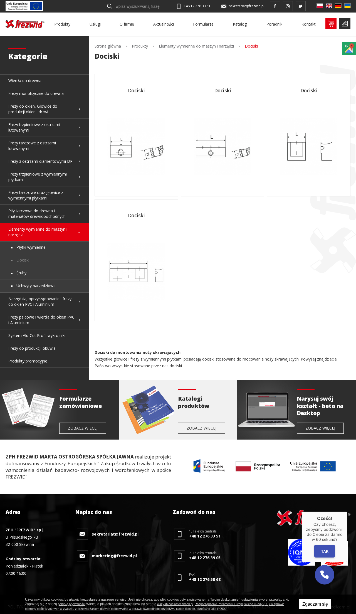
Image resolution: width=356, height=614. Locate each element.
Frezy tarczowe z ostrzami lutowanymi (32, 145)
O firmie (127, 24)
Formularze (203, 24)
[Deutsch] (338, 6)
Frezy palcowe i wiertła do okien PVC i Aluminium (41, 319)
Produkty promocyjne (27, 361)
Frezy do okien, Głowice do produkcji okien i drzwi (32, 108)
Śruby (20, 272)
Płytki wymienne (30, 247)
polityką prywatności (71, 604)
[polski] (319, 6)
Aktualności (163, 24)
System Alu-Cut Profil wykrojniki (36, 335)
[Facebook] (275, 6)
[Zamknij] (347, 511)
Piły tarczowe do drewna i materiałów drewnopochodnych (37, 213)
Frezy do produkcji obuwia (32, 348)
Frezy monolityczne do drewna (36, 93)
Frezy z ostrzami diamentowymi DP (40, 161)
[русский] (347, 6)
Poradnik (274, 24)
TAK (324, 551)
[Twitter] (301, 6)
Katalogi (240, 24)
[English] (328, 6)
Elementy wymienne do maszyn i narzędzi (37, 231)
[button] (324, 575)
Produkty (62, 24)
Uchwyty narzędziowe (35, 285)
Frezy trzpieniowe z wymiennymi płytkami (37, 176)
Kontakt (308, 24)
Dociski (22, 260)
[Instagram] (288, 6)
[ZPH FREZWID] (25, 24)
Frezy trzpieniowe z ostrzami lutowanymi (34, 127)
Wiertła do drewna (24, 80)
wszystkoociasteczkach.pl (175, 604)
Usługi (95, 24)
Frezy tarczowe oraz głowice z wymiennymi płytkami (35, 195)
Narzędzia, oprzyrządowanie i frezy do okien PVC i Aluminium (39, 301)
